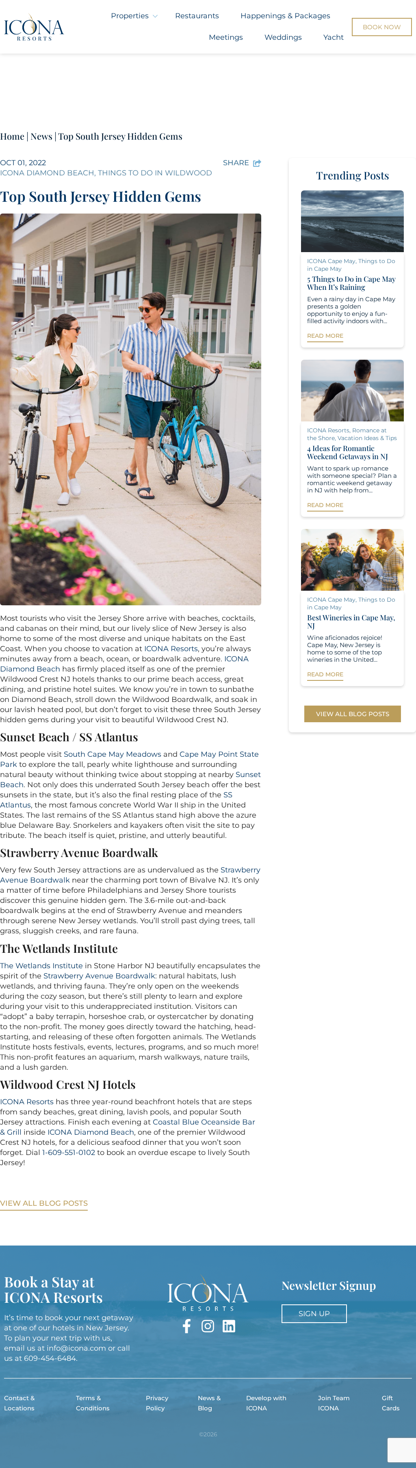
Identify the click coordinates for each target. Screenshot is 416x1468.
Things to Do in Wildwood (155, 172)
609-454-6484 (50, 1358)
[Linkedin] (229, 1326)
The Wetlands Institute (41, 965)
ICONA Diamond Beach (47, 172)
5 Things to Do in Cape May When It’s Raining (351, 283)
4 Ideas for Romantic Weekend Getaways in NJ (347, 452)
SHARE (236, 162)
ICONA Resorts (171, 648)
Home (12, 136)
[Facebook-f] (187, 1326)
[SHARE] (257, 163)
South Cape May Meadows (112, 754)
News (41, 136)
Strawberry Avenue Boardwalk (99, 975)
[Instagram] (208, 1326)
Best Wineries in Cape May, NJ (351, 621)
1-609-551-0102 (68, 1152)
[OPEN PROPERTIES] (155, 16)
